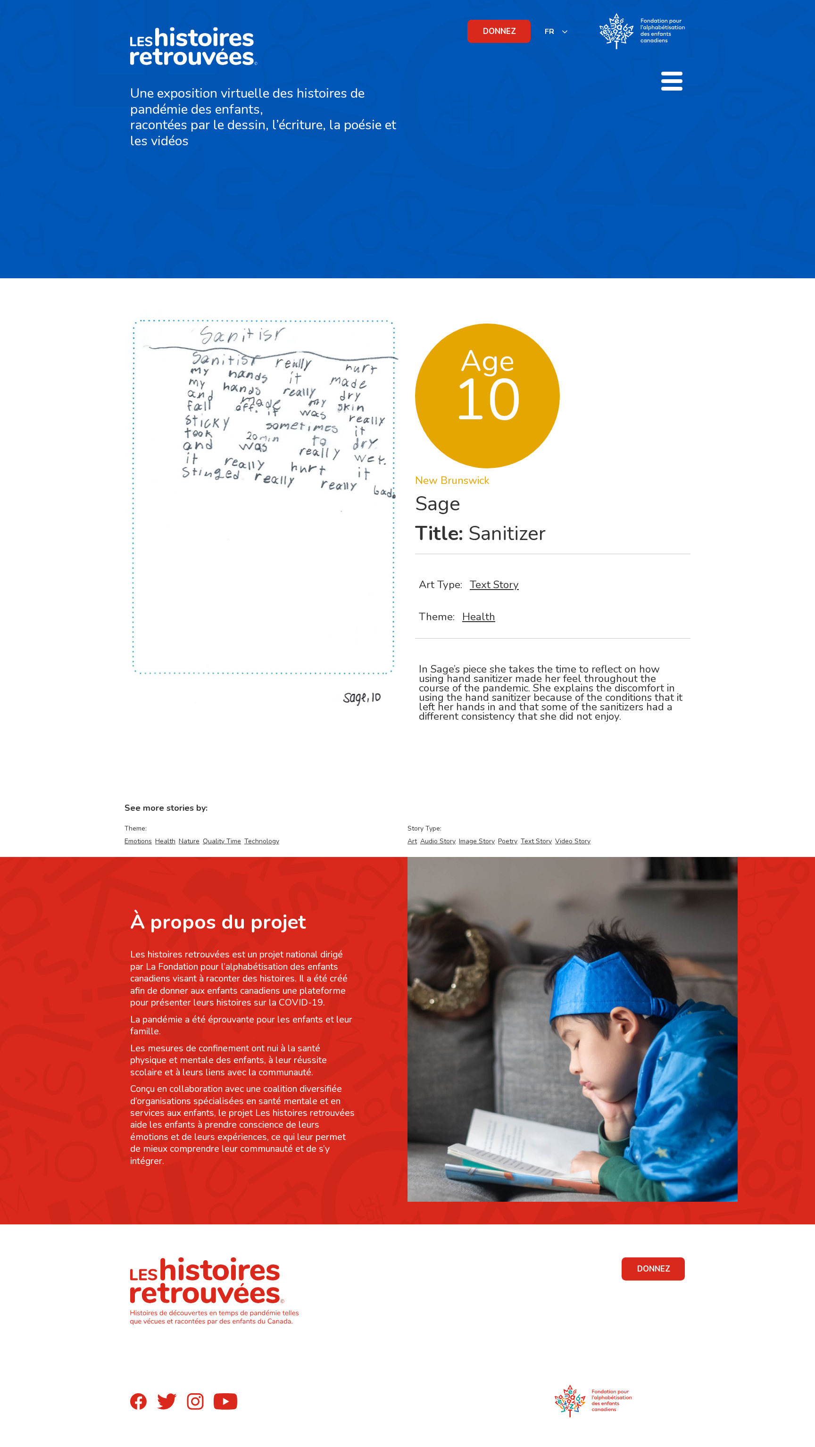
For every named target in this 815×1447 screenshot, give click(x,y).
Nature (189, 841)
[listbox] (556, 31)
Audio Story (438, 841)
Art (412, 841)
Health (478, 616)
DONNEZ (499, 31)
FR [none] (549, 31)
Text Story (494, 584)
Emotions (138, 841)
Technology (261, 841)
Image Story (477, 841)
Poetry (507, 841)
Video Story (572, 841)
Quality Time (222, 841)
